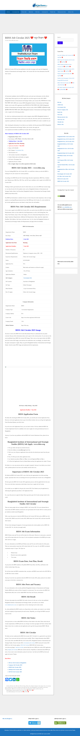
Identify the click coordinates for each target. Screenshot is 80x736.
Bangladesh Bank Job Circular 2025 (66, 153)
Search (59, 37)
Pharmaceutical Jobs (62, 11)
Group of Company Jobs (18, 687)
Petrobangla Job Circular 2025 (65, 174)
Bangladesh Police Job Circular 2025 (66, 136)
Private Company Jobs (63, 109)
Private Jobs (24, 11)
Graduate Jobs (10, 687)
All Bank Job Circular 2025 (15, 669)
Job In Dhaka (40, 687)
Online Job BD (36, 688)
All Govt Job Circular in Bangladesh (17, 662)
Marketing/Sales (8, 688)
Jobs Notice (45, 687)
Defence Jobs (70, 11)
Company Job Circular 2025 (15, 665)
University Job (45, 11)
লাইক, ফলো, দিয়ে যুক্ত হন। (7, 718)
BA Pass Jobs (12, 685)
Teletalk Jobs (52, 11)
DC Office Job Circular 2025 (64, 176)
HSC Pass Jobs (26, 687)
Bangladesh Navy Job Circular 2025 (66, 141)
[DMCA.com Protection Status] (61, 196)
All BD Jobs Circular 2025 (14, 667)
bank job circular (19, 647)
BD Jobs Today (23, 685)
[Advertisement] (40, 23)
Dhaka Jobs (28, 685)
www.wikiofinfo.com (67, 207)
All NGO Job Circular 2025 (15, 671)
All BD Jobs (60, 104)
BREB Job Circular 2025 (63, 181)
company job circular (12, 649)
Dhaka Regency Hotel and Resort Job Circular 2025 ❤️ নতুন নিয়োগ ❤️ (19, 690)
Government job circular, (29, 642)
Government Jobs (15, 11)
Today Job (41, 688)
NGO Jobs (37, 11)
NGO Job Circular (24, 645)
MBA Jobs (14, 688)
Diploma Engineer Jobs (35, 685)
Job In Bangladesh (33, 687)
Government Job (28, 278)
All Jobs (8, 11)
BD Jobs (17, 685)
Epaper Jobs (43, 685)
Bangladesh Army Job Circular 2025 (66, 139)
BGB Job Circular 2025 (63, 178)
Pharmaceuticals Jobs (63, 117)
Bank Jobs (31, 11)
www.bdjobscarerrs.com (10, 604)
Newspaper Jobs (19, 688)
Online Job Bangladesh (27, 688)
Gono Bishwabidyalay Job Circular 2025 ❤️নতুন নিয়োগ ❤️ (17, 691)
